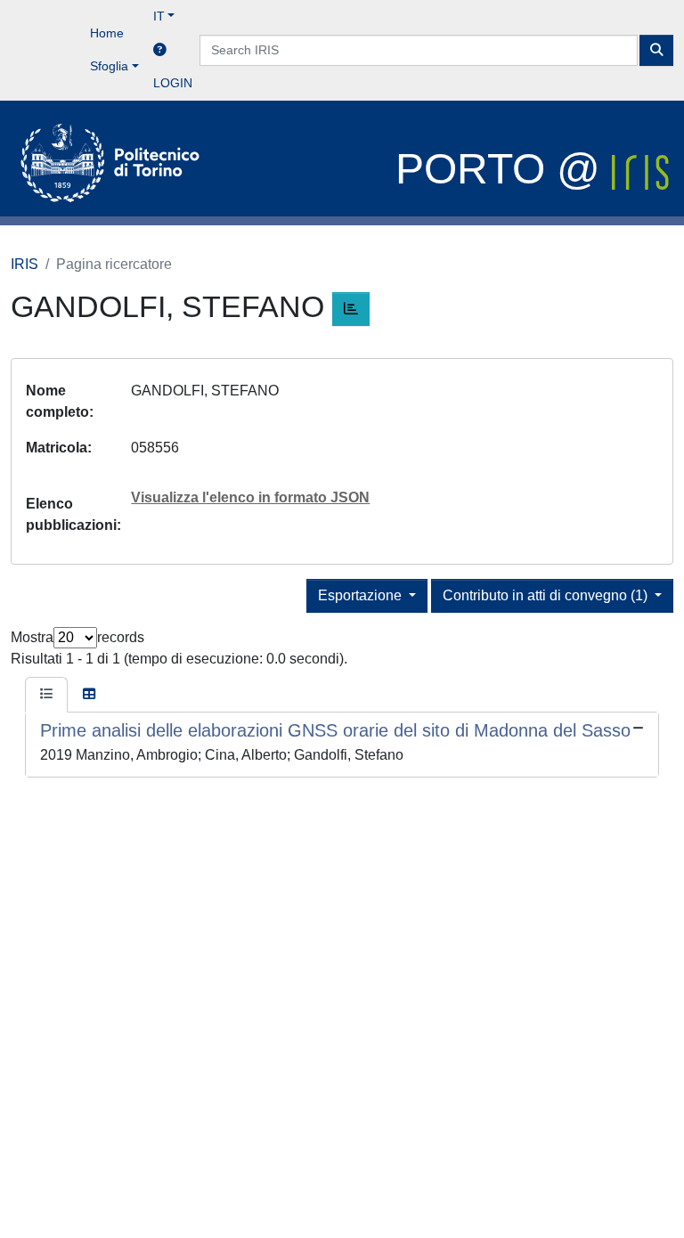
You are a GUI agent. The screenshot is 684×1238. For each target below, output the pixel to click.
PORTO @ (503, 168)
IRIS (24, 264)
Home (107, 33)
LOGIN (172, 83)
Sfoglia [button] (109, 66)
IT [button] (159, 16)
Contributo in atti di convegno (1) (547, 595)
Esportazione (361, 595)
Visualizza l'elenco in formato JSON (250, 497)
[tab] (46, 695)
